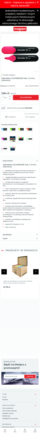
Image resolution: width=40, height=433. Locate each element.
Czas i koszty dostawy (9, 411)
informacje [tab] (6, 424)
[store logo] (20, 29)
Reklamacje (6, 416)
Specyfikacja (7, 234)
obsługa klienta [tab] (8, 405)
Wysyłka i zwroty (8, 413)
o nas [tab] (4, 394)
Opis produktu (8, 161)
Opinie (5, 238)
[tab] (20, 161)
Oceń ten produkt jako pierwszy (31, 113)
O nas (4, 397)
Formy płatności (7, 408)
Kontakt (5, 399)
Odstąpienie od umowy (10, 418)
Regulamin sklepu (8, 427)
